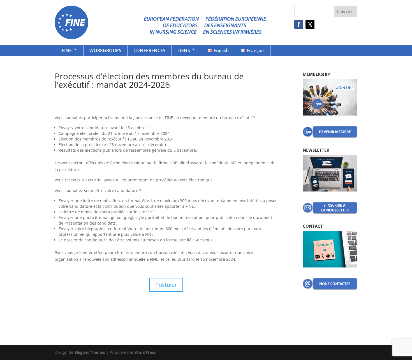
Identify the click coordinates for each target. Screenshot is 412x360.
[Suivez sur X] (309, 24)
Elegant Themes (90, 352)
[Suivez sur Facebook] (298, 24)
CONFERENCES (149, 50)
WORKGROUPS (105, 50)
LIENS (183, 50)
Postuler (166, 285)
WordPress (145, 352)
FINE (67, 50)
